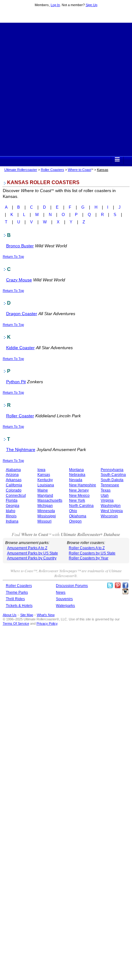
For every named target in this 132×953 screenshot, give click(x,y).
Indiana (12, 521)
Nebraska (77, 475)
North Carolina (81, 506)
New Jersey (79, 490)
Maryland (45, 495)
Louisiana (45, 485)
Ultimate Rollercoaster (66, 15)
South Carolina (113, 475)
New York (77, 500)
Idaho (10, 511)
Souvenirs (64, 599)
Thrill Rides (15, 599)
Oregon (75, 521)
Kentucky (45, 480)
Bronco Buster (20, 245)
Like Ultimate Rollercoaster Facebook (125, 585)
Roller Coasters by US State (92, 553)
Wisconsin (109, 516)
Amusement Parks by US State (32, 553)
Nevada (75, 480)
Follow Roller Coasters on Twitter (110, 585)
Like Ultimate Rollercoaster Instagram (125, 591)
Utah (105, 495)
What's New (46, 615)
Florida (11, 500)
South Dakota (112, 480)
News (60, 592)
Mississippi (46, 516)
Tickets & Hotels (19, 606)
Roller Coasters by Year (88, 558)
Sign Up (91, 5)
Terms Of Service (16, 623)
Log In (55, 5)
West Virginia (112, 511)
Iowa (41, 470)
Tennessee (110, 485)
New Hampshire (82, 485)
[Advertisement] (66, 89)
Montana (76, 470)
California (14, 485)
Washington (111, 506)
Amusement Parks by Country (31, 558)
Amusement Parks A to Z (27, 548)
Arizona (12, 475)
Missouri (44, 521)
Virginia (107, 500)
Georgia (12, 506)
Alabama (13, 470)
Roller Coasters (52, 170)
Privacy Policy (47, 623)
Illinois (11, 516)
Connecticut (16, 495)
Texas (106, 490)
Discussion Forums (72, 586)
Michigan (45, 506)
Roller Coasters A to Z (87, 548)
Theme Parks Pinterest (118, 585)
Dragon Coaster (21, 313)
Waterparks (65, 606)
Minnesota (46, 511)
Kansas (43, 475)
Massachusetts (49, 500)
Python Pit (16, 381)
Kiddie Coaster (20, 347)
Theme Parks (17, 592)
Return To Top (13, 256)
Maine (42, 490)
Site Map (26, 615)
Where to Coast (79, 170)
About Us (10, 615)
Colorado (13, 490)
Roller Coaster (20, 415)
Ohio (73, 511)
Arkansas (13, 480)
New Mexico (79, 495)
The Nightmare (20, 449)
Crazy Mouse (19, 279)
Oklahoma (77, 516)
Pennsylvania (112, 470)
